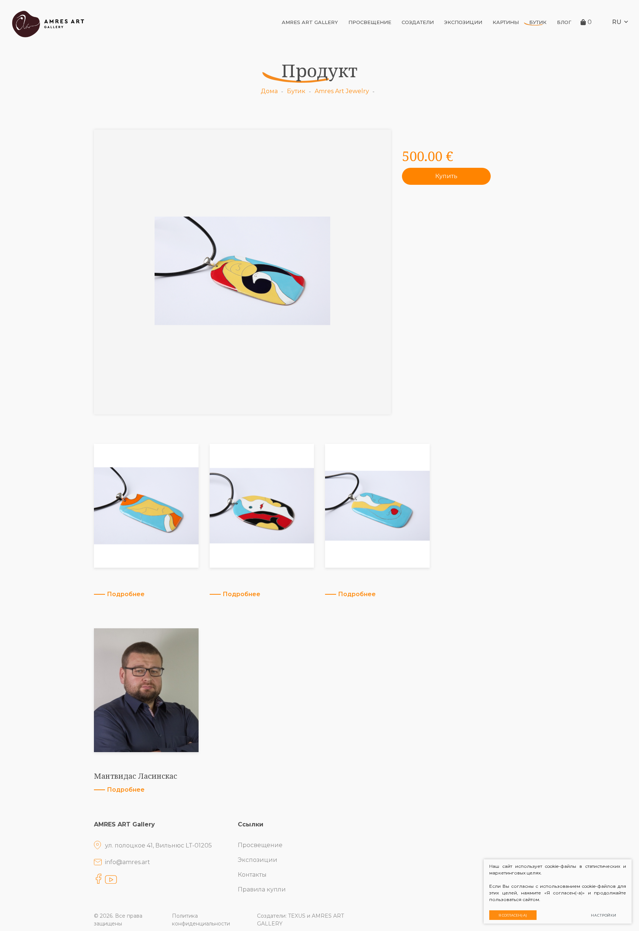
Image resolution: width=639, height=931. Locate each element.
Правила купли (262, 889)
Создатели (418, 22)
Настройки (603, 915)
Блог (564, 22)
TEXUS (296, 916)
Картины (506, 22)
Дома (269, 91)
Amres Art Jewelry (342, 91)
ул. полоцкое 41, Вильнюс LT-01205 (158, 845)
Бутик (538, 22)
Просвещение (369, 22)
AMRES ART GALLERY (310, 22)
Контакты (252, 874)
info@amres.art (127, 862)
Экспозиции (463, 22)
